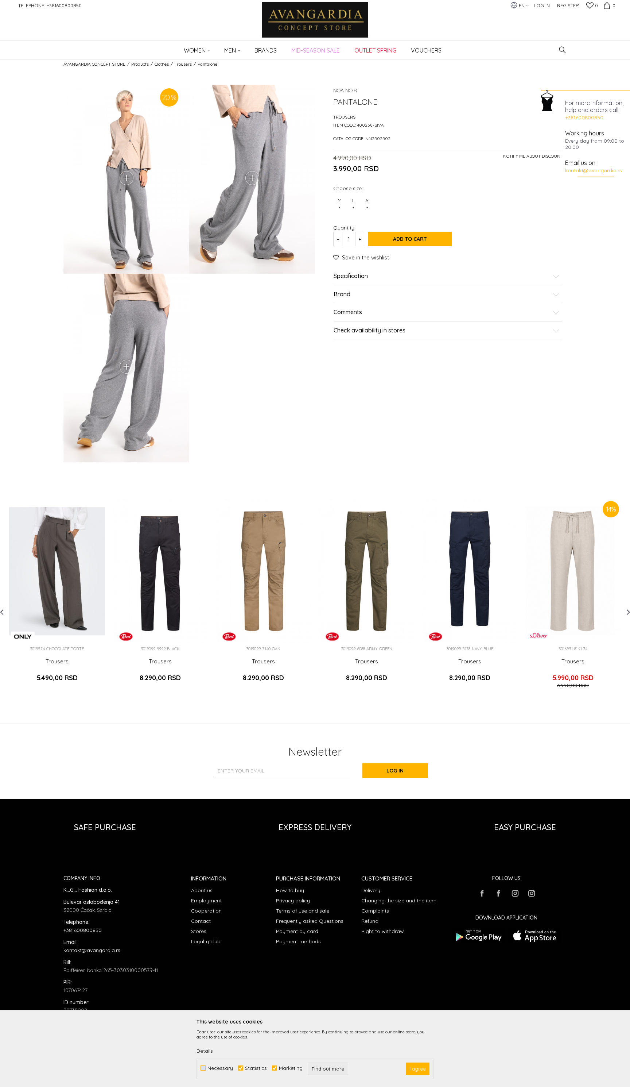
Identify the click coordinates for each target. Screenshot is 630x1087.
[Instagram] (514, 893)
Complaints (375, 910)
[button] (562, 50)
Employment (206, 900)
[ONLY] (23, 636)
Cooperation (206, 910)
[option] (57, 596)
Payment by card (297, 931)
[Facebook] (482, 893)
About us (202, 890)
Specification (351, 276)
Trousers (183, 64)
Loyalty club (206, 941)
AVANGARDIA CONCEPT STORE (94, 64)
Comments (348, 312)
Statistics (256, 1068)
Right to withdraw (382, 931)
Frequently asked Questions (309, 921)
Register (568, 5)
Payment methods (298, 941)
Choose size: (348, 188)
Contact (201, 921)
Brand (342, 294)
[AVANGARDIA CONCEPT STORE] (315, 24)
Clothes (162, 64)
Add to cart (410, 239)
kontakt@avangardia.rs (593, 170)
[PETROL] (126, 636)
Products (140, 64)
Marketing (291, 1068)
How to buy (290, 890)
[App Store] (534, 936)
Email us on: (580, 162)
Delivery (370, 890)
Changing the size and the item (398, 900)
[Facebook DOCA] (498, 893)
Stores (198, 931)
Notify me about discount (533, 156)
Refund (369, 921)
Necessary (220, 1068)
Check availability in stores (369, 330)
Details (205, 1051)
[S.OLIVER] (539, 635)
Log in (395, 770)
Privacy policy (293, 900)
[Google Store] (478, 936)
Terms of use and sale (302, 910)
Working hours (584, 133)
